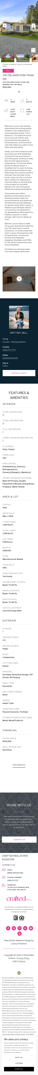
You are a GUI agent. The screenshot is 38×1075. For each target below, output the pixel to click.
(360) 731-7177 (9, 350)
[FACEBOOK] (8, 928)
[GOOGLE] (14, 928)
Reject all (19, 1057)
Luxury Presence (19, 943)
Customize (19, 1063)
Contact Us (19, 840)
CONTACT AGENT (19, 373)
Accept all (19, 1069)
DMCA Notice (19, 961)
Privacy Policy (23, 958)
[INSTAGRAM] (19, 928)
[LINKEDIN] (25, 928)
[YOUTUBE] (31, 928)
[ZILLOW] (19, 933)
